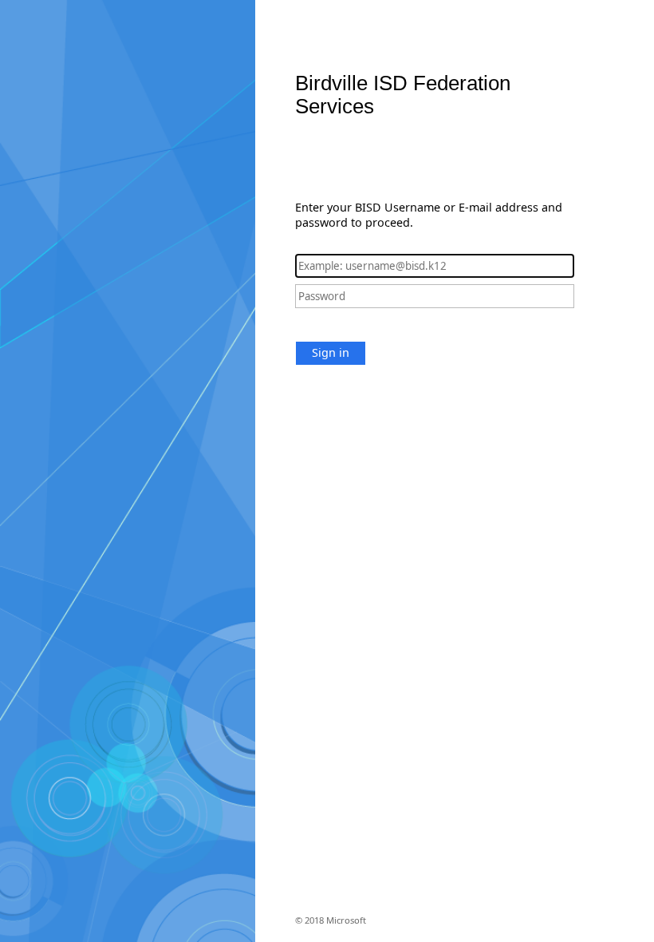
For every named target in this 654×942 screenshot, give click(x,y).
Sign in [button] (330, 352)
